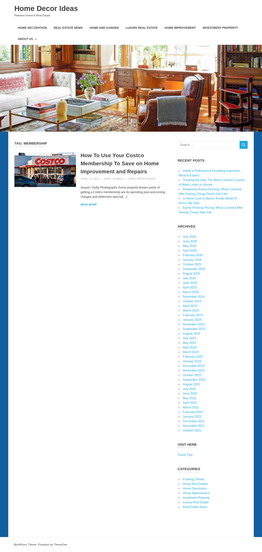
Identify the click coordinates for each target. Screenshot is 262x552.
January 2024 (192, 319)
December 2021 (194, 421)
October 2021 (192, 430)
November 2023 (194, 324)
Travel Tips (185, 454)
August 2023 (191, 333)
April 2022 (190, 402)
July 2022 (189, 389)
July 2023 (189, 338)
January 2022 (192, 416)
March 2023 (191, 352)
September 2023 (194, 329)
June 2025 (190, 282)
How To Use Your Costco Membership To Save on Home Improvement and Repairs (120, 163)
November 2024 (194, 296)
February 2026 (193, 255)
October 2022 (192, 375)
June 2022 (190, 393)
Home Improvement (180, 27)
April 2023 (190, 347)
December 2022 (194, 365)
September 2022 (194, 379)
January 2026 (192, 259)
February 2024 (193, 315)
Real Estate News (68, 27)
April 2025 (190, 287)
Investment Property (220, 27)
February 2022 (193, 412)
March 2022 (191, 407)
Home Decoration (32, 27)
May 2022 (189, 398)
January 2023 (192, 361)
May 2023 (189, 342)
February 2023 (193, 356)
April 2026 (190, 250)
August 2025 (191, 273)
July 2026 (189, 236)
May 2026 (189, 246)
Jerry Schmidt (113, 178)
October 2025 (192, 264)
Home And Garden (104, 27)
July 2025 (189, 278)
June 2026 (190, 241)
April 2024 (190, 306)
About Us (25, 39)
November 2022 (194, 370)
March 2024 (191, 310)
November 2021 (194, 425)
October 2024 (192, 301)
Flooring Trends (193, 479)
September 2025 (194, 269)
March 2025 (191, 292)
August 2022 (191, 384)
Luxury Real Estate (142, 27)
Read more (89, 204)
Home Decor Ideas (46, 8)
